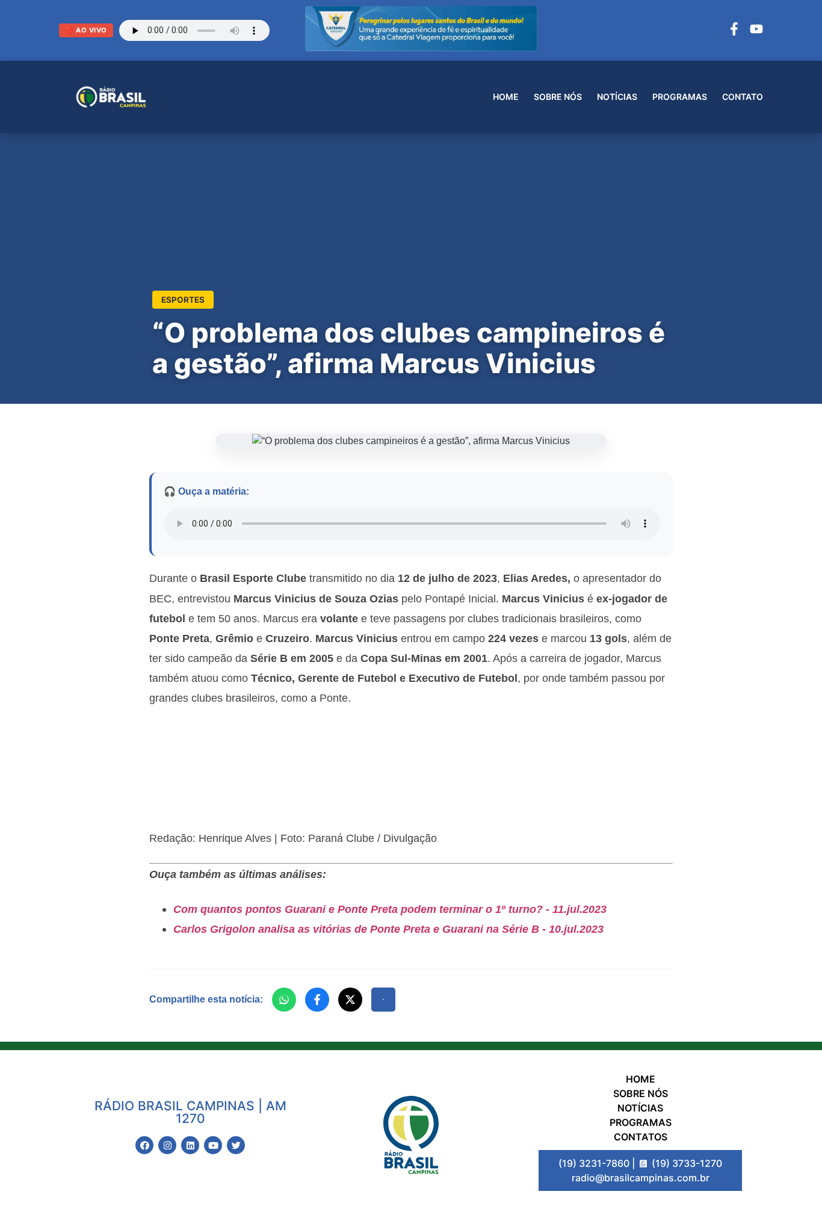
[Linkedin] (190, 1145)
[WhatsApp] (284, 1000)
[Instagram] (167, 1145)
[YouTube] (756, 30)
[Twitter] (236, 1145)
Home (506, 96)
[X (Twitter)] (350, 1000)
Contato (742, 96)
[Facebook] (734, 30)
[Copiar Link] (383, 1000)
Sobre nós (558, 96)
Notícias (617, 96)
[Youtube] (213, 1145)
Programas (679, 96)
